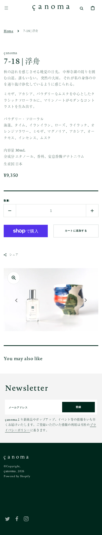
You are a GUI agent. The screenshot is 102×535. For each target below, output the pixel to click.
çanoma (10, 471)
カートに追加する (76, 230)
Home (8, 31)
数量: (7, 200)
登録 (78, 407)
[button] (6, 7)
